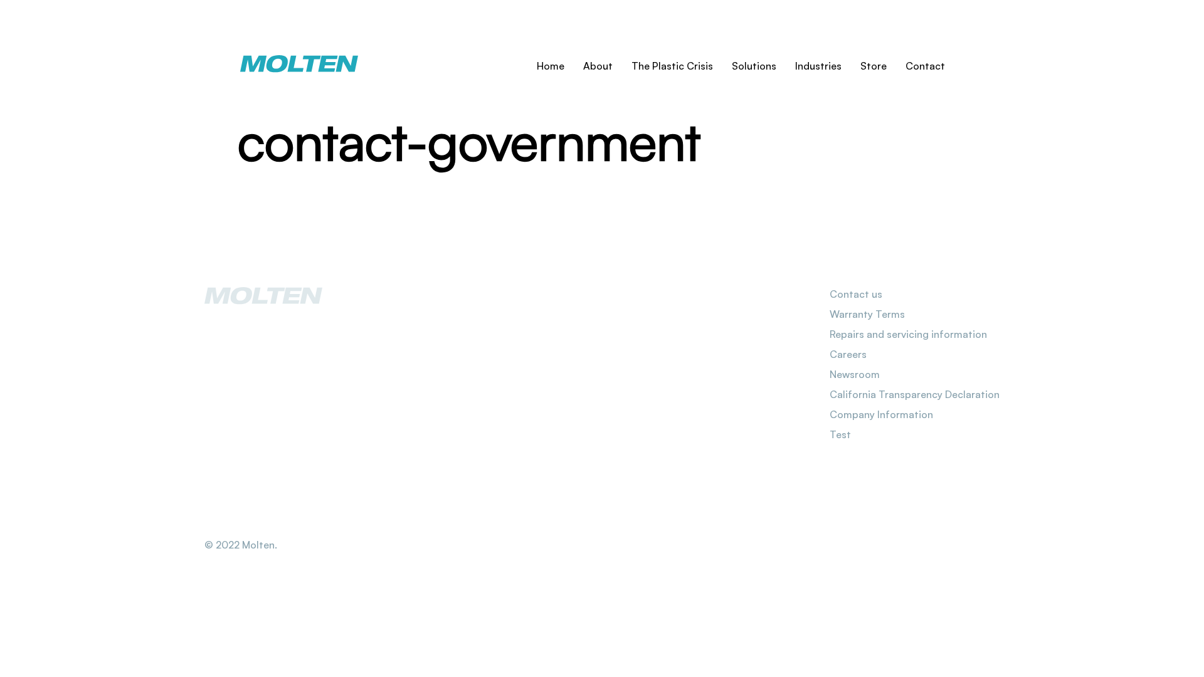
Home (550, 66)
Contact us (856, 294)
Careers (848, 354)
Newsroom (855, 374)
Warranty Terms (867, 314)
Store (873, 66)
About (598, 66)
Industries (818, 66)
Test (840, 434)
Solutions (754, 66)
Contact (925, 66)
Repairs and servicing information (908, 334)
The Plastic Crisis (672, 66)
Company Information (881, 414)
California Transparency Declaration (915, 394)
